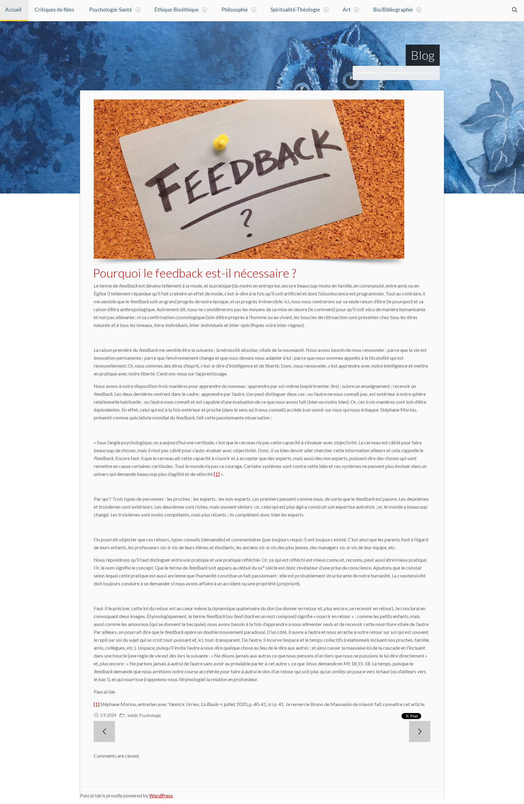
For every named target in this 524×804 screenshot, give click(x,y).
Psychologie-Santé (110, 9)
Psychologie (150, 715)
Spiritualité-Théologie (295, 9)
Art (347, 9)
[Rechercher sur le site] (514, 9)
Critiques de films (54, 9)
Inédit (132, 715)
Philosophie (234, 9)
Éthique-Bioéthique (177, 9)
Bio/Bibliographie (393, 9)
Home (362, 72)
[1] (217, 474)
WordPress (161, 795)
